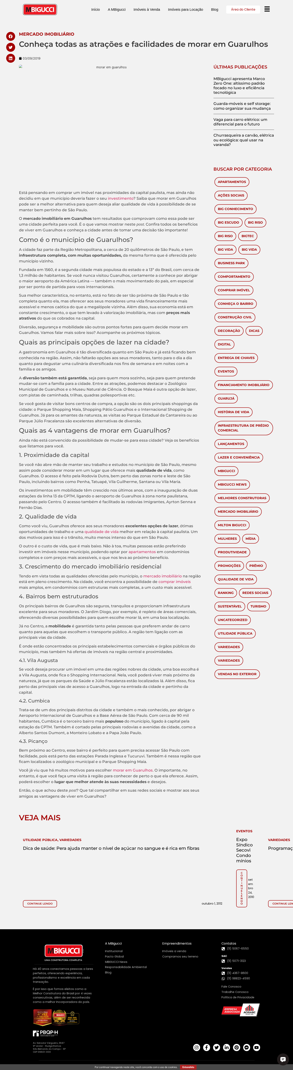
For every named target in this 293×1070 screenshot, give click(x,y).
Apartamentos (232, 182)
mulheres (227, 539)
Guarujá (226, 398)
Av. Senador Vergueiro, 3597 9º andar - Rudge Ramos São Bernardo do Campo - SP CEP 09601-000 (49, 1047)
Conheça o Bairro (235, 304)
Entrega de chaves (236, 358)
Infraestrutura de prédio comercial (243, 428)
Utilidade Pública (235, 633)
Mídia (251, 539)
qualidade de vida (102, 531)
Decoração (229, 331)
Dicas (254, 331)
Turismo (258, 606)
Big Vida (225, 249)
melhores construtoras (242, 498)
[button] (10, 36)
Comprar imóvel (234, 290)
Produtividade (232, 552)
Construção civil (235, 317)
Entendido (188, 1067)
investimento (120, 198)
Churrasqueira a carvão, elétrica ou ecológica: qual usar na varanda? (243, 140)
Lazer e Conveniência (239, 457)
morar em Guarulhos (133, 770)
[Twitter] (216, 1047)
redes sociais (255, 593)
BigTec (248, 236)
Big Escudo (228, 222)
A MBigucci (117, 10)
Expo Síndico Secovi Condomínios (244, 850)
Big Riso (255, 222)
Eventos (226, 371)
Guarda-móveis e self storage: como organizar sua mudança (242, 106)
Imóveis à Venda (147, 10)
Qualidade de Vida (236, 579)
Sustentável (230, 606)
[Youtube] (256, 1047)
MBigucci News (232, 484)
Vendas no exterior (237, 674)
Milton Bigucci (232, 525)
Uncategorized (232, 620)
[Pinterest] (236, 1047)
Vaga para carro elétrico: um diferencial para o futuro (240, 121)
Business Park (231, 263)
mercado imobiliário (162, 576)
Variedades (229, 647)
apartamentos (142, 551)
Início (95, 10)
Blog (214, 10)
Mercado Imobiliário (238, 511)
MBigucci (226, 471)
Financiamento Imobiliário (243, 385)
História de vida (233, 412)
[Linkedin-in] (226, 1047)
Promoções (229, 566)
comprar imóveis (174, 581)
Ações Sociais (231, 195)
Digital (224, 344)
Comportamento (234, 277)
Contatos (228, 943)
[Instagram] (196, 1047)
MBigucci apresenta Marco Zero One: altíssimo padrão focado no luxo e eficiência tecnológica (239, 85)
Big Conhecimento (235, 209)
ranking (226, 593)
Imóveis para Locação (185, 10)
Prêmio (256, 566)
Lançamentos (231, 444)
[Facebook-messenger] (246, 1047)
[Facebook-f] (206, 1047)
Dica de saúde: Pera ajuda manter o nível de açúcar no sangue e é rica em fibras (111, 848)
